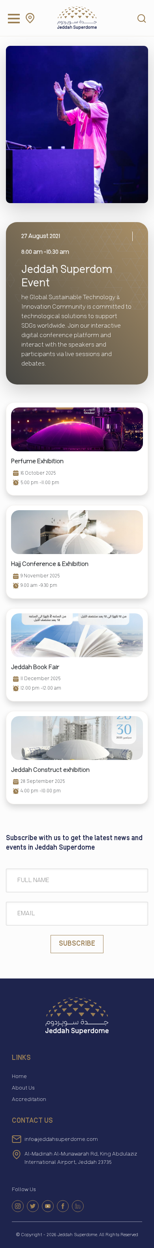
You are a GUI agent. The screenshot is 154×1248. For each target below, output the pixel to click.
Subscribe (77, 944)
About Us (23, 1088)
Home (19, 1076)
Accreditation (29, 1099)
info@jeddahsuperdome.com (61, 1139)
